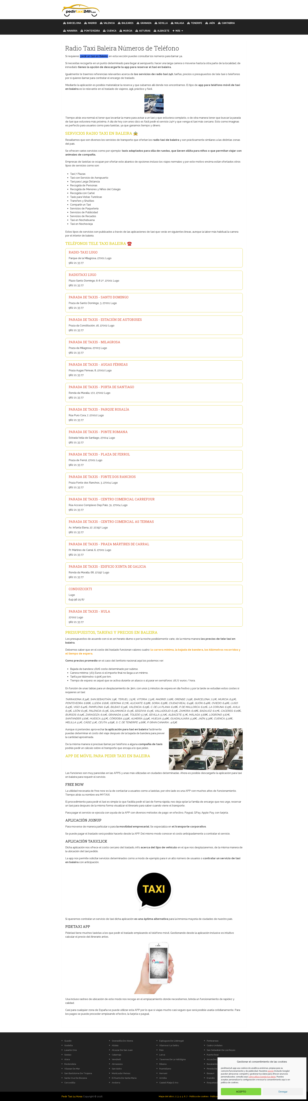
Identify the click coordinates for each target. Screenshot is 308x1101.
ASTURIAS (144, 31)
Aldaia (115, 1045)
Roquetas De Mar (215, 1082)
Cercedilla (69, 1082)
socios (271, 1071)
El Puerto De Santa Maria (124, 1078)
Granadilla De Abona (122, 1041)
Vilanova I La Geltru (169, 1045)
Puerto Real (213, 1055)
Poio (161, 1050)
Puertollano (165, 1068)
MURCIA (127, 31)
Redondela (70, 1064)
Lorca (162, 1055)
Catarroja (116, 1055)
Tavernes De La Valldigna (172, 1059)
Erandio (211, 1078)
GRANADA (145, 23)
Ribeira (163, 1064)
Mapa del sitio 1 (166, 1096)
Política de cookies (198, 1096)
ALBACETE (163, 31)
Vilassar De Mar (72, 1068)
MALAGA (179, 23)
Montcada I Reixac (121, 1073)
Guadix (68, 1041)
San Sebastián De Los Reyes (221, 1050)
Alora (67, 1059)
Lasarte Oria (70, 1050)
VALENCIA (109, 23)
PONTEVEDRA (92, 31)
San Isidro (117, 1068)
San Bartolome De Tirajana (78, 1073)
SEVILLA (163, 23)
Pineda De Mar (214, 1068)
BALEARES (127, 23)
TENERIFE (196, 23)
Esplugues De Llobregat (171, 1041)
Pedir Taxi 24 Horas (72, 1096)
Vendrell (116, 1059)
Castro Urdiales (214, 1045)
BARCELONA (73, 23)
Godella (68, 1045)
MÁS (177, 31)
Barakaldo (212, 1064)
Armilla (163, 1078)
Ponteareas (212, 1041)
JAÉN (212, 23)
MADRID (92, 23)
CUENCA (111, 31)
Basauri (210, 1073)
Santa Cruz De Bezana (75, 1078)
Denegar (282, 1091)
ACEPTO (241, 1091)
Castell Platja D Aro (168, 1082)
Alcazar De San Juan (122, 1050)
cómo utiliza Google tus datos (262, 1077)
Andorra (116, 1082)
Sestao (67, 1055)
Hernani (163, 1073)
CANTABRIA (228, 23)
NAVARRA (71, 31)
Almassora (117, 1064)
